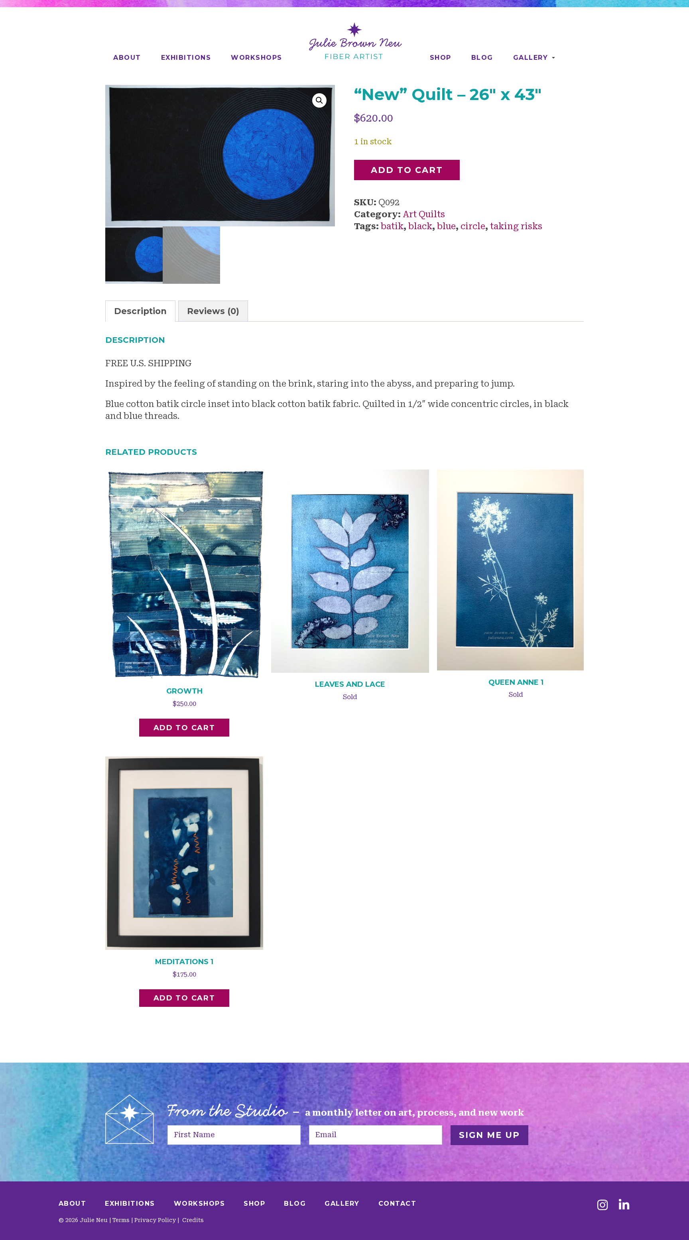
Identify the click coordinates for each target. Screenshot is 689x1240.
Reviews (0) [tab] (213, 311)
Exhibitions (186, 57)
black (420, 226)
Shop (440, 57)
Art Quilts (424, 214)
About (127, 57)
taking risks (516, 226)
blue (446, 226)
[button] (319, 100)
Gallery (530, 57)
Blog (482, 57)
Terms (121, 1220)
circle (473, 226)
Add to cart (407, 170)
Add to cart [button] (184, 727)
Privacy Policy (155, 1220)
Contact (397, 1203)
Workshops (256, 57)
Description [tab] (140, 311)
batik (392, 226)
